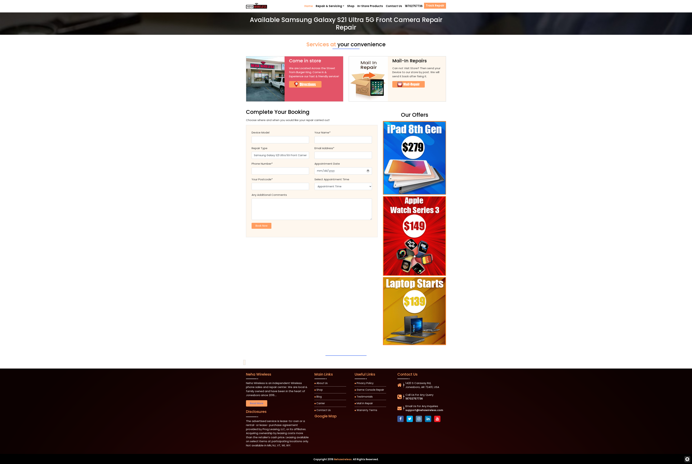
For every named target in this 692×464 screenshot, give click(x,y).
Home (308, 6)
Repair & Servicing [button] (329, 6)
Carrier (320, 403)
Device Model (260, 132)
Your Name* (322, 132)
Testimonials (365, 396)
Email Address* (324, 148)
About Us (322, 383)
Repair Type (259, 148)
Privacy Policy (365, 383)
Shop (350, 6)
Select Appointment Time (331, 179)
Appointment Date (327, 164)
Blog (319, 396)
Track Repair (435, 5)
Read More (256, 403)
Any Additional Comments (269, 195)
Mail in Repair (365, 403)
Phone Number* (262, 164)
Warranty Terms (367, 410)
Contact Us (394, 6)
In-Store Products (370, 6)
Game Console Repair (370, 390)
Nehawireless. (343, 459)
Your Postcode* (262, 179)
